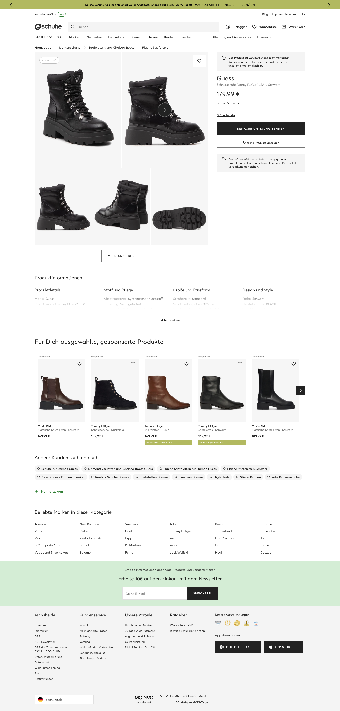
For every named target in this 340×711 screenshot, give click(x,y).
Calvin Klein (268, 531)
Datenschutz (42, 662)
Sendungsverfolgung (92, 653)
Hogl (218, 552)
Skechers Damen (191, 477)
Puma (129, 552)
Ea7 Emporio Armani (49, 545)
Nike (173, 524)
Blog (265, 14)
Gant (128, 531)
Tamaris (40, 524)
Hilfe (302, 14)
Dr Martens (133, 545)
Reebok (220, 524)
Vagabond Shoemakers (51, 552)
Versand (85, 642)
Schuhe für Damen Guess (59, 469)
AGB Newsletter (45, 642)
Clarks (265, 545)
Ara (172, 538)
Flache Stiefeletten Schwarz (247, 469)
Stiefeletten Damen (154, 477)
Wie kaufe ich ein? (181, 625)
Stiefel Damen (250, 477)
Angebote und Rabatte (139, 636)
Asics (173, 545)
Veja (38, 538)
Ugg (128, 538)
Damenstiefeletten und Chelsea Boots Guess (120, 469)
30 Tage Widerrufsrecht (140, 631)
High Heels (221, 477)
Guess (49, 299)
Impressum (41, 631)
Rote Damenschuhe (285, 477)
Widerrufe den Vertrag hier (97, 647)
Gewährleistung (135, 642)
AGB (37, 636)
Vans (38, 531)
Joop (263, 538)
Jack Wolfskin (179, 552)
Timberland (223, 531)
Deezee (265, 552)
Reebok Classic (91, 538)
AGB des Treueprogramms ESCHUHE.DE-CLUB (51, 649)
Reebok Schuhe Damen (112, 477)
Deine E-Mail (135, 594)
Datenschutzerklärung (48, 657)
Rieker (84, 531)
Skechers (131, 524)
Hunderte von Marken (138, 625)
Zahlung (85, 636)
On (217, 545)
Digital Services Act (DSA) (140, 647)
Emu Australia (225, 538)
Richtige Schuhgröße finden (187, 631)
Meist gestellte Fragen (93, 631)
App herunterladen (284, 14)
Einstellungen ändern (93, 658)
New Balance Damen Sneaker (63, 477)
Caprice (266, 524)
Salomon (86, 552)
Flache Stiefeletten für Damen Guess (190, 469)
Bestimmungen (44, 679)
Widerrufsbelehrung (47, 668)
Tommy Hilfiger (181, 531)
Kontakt (85, 625)
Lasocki (85, 545)
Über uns (40, 625)
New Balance (89, 524)
